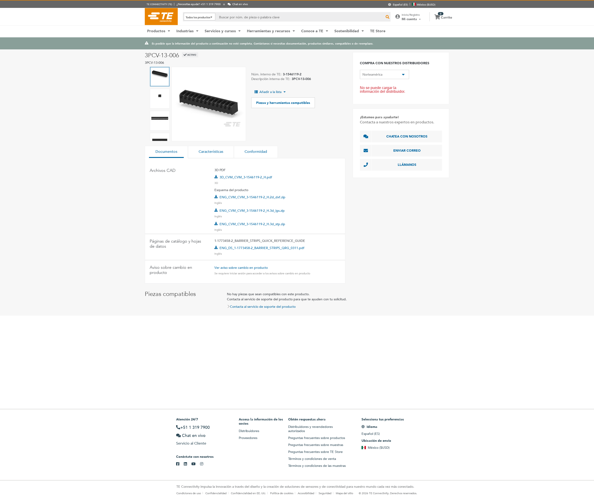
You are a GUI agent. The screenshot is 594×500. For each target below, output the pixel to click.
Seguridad (325, 493)
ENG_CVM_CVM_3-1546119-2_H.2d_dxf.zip (252, 197)
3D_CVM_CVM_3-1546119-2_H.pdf (246, 177)
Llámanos (407, 165)
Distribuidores (249, 431)
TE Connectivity (161, 16)
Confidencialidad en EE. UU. (248, 493)
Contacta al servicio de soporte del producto (263, 306)
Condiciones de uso (188, 493)
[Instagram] (204, 464)
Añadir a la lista (270, 92)
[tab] (166, 152)
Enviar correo (407, 150)
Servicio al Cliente (191, 443)
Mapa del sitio (344, 493)
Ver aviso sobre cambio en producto (241, 268)
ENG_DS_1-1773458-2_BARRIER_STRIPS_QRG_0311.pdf (262, 248)
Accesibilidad (306, 493)
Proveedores (248, 438)
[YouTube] (195, 464)
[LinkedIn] (187, 464)
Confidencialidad (215, 493)
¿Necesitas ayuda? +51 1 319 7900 (199, 4)
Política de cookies (281, 493)
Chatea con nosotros (406, 136)
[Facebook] (180, 464)
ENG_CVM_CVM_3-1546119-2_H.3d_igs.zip (252, 210)
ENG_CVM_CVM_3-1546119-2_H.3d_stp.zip (252, 224)
